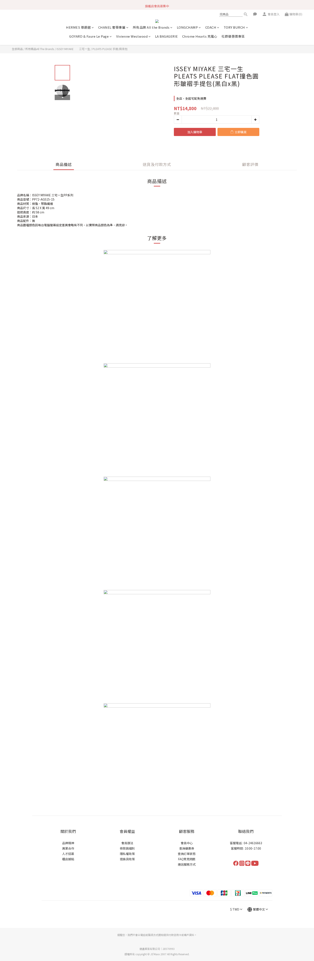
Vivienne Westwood (132, 36)
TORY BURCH (234, 27)
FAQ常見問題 (186, 859)
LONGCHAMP (187, 27)
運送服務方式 (187, 864)
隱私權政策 (127, 854)
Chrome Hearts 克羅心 (199, 36)
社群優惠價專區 (233, 36)
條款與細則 (127, 848)
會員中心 (187, 843)
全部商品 (17, 49)
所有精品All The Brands (39, 49)
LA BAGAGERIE (166, 36)
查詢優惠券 (186, 848)
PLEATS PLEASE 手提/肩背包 (110, 49)
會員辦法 (127, 843)
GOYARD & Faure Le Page (89, 36)
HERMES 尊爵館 (78, 27)
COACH (210, 27)
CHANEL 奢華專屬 (112, 27)
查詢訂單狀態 (187, 854)
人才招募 (68, 854)
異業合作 (68, 848)
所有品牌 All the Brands (151, 27)
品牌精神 (68, 843)
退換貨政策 (127, 859)
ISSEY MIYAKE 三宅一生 (73, 49)
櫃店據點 (68, 859)
